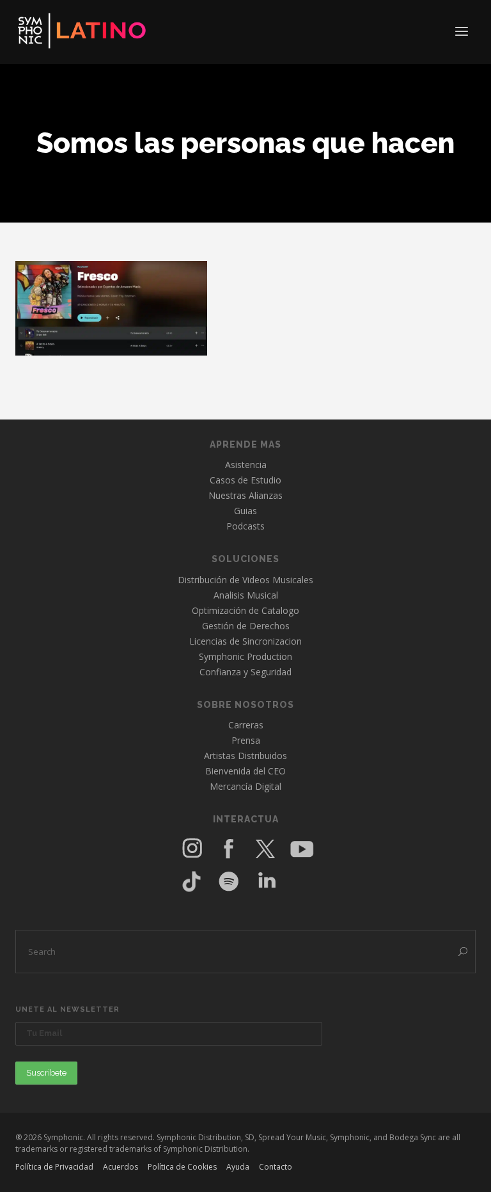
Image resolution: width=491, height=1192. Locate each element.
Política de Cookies (182, 1166)
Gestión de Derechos (246, 626)
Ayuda (237, 1166)
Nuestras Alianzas (245, 495)
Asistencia (246, 465)
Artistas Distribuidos (245, 755)
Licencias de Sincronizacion (245, 641)
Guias (245, 511)
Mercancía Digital (245, 786)
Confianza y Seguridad (245, 672)
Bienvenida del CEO (245, 771)
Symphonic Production (245, 656)
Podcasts (245, 526)
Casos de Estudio (245, 480)
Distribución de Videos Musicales (245, 580)
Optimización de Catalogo (245, 610)
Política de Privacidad (54, 1166)
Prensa (245, 740)
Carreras (245, 725)
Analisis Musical (246, 595)
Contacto (275, 1166)
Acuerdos (120, 1166)
